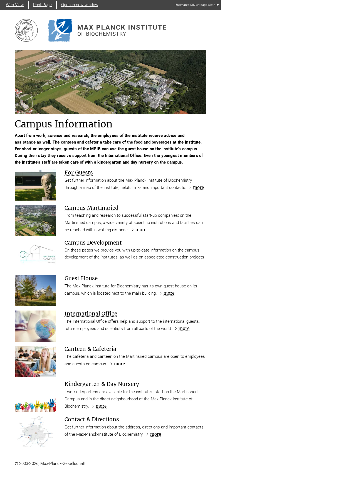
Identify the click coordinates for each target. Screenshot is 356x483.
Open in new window (79, 4)
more (198, 187)
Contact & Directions (92, 419)
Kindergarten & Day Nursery (102, 384)
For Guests (79, 172)
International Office (91, 313)
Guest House (81, 278)
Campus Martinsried (91, 207)
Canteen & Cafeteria (90, 349)
